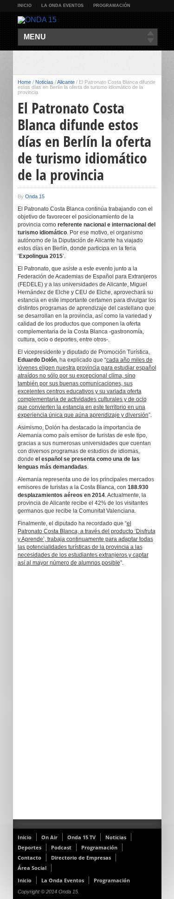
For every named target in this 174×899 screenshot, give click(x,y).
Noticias (44, 82)
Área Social (32, 867)
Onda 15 (35, 196)
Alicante (66, 82)
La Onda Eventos (62, 5)
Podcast (61, 847)
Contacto (29, 857)
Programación (111, 5)
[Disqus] (87, 699)
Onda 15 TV (81, 837)
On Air (49, 837)
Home (24, 82)
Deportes (29, 847)
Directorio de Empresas (81, 857)
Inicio (25, 5)
